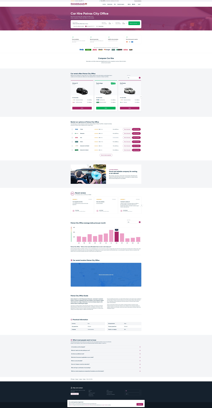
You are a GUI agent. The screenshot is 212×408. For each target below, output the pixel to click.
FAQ (115, 4)
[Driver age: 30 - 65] (85, 26)
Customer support (120, 4)
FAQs (89, 391)
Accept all (140, 404)
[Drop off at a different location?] (72, 26)
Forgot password (109, 391)
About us (90, 390)
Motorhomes (109, 4)
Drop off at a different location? (79, 26)
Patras (84, 379)
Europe (77, 379)
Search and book (136, 129)
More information (127, 129)
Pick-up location (75, 22)
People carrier (91, 395)
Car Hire (104, 4)
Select (82, 108)
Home (73, 379)
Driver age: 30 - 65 (90, 26)
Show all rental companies (106, 155)
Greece (80, 379)
